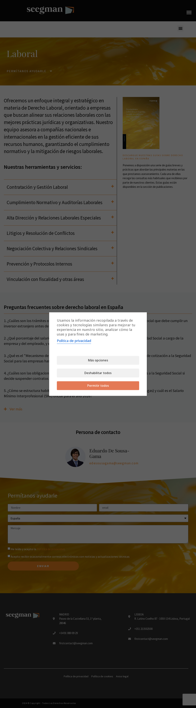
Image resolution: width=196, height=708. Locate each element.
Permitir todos (98, 385)
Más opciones (98, 360)
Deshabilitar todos (98, 373)
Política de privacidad (74, 340)
